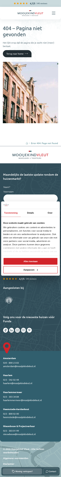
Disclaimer (8, 464)
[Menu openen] (53, 13)
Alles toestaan (31, 261)
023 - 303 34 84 (11, 396)
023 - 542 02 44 (11, 379)
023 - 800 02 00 (11, 413)
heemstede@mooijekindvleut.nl (19, 417)
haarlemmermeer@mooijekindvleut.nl (22, 400)
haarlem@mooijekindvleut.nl (17, 383)
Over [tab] (50, 213)
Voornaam (8, 191)
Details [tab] (30, 213)
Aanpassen (28, 269)
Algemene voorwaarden (15, 458)
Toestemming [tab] (11, 213)
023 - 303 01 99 (11, 430)
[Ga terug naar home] (30, 13)
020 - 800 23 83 (11, 362)
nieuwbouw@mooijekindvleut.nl (19, 434)
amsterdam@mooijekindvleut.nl (19, 366)
